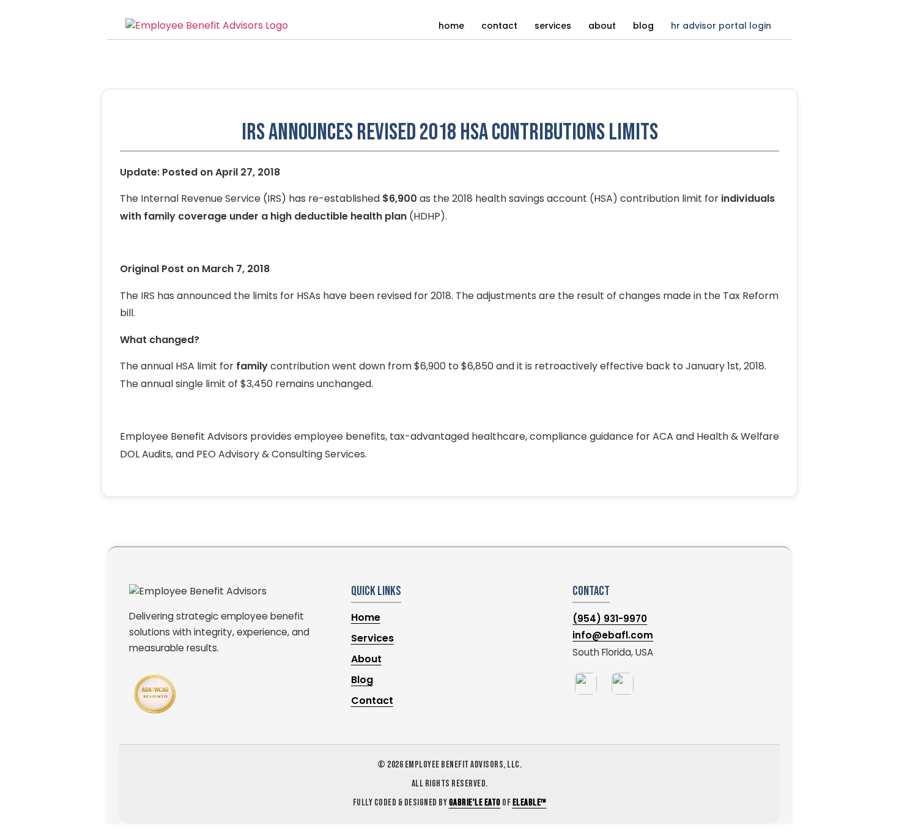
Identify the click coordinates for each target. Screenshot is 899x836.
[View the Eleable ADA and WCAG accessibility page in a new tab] (155, 694)
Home (365, 617)
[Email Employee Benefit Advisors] (622, 683)
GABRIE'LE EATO (475, 802)
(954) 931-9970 (609, 618)
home (451, 26)
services (553, 26)
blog (643, 26)
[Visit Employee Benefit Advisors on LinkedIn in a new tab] (585, 683)
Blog (362, 680)
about (602, 26)
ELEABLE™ (529, 802)
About (366, 659)
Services (372, 638)
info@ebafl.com (612, 635)
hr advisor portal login (721, 26)
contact (499, 26)
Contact (372, 701)
